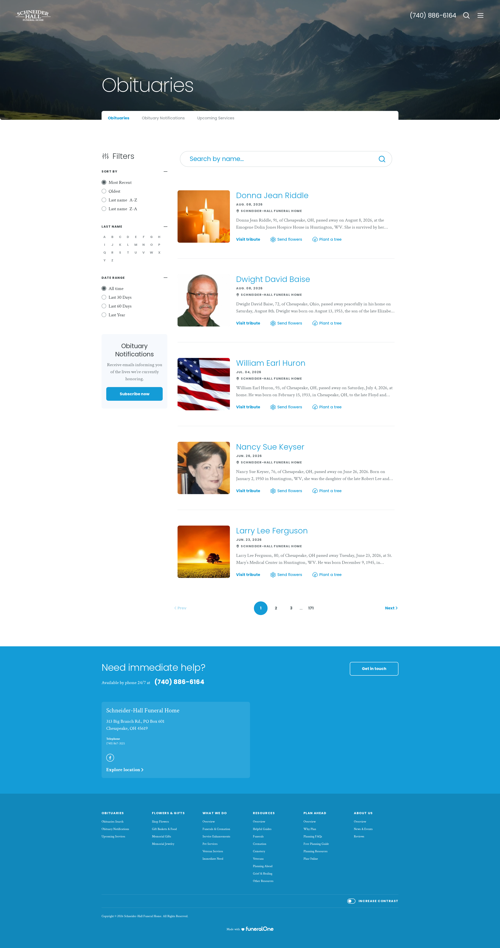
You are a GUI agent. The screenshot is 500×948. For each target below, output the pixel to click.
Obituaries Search (112, 822)
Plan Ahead (315, 813)
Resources (264, 813)
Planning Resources (316, 851)
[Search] (382, 159)
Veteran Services (213, 851)
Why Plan (310, 829)
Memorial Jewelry (163, 844)
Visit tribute (248, 239)
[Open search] (466, 15)
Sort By (109, 171)
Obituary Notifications (115, 829)
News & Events (363, 829)
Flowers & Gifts (168, 813)
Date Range (113, 277)
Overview (209, 822)
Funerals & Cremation (216, 829)
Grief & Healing (262, 874)
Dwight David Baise (273, 279)
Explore (123, 770)
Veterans (258, 859)
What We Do (215, 813)
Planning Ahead (262, 866)
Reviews (359, 836)
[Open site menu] (480, 15)
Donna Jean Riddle (272, 195)
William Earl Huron (270, 363)
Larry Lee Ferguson (272, 530)
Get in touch (374, 668)
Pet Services (210, 844)
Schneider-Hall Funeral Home (142, 711)
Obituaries (113, 813)
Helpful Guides (262, 829)
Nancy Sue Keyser (270, 446)
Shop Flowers (160, 822)
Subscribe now (134, 394)
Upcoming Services (113, 836)
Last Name (112, 226)
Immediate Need (213, 859)
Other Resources (263, 881)
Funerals (258, 836)
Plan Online (311, 859)
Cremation (259, 844)
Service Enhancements (216, 836)
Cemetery (259, 851)
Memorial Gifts (161, 836)
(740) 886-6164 (433, 15)
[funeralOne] (260, 929)
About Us (363, 813)
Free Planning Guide (316, 844)
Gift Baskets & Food (164, 829)
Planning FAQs (313, 836)
